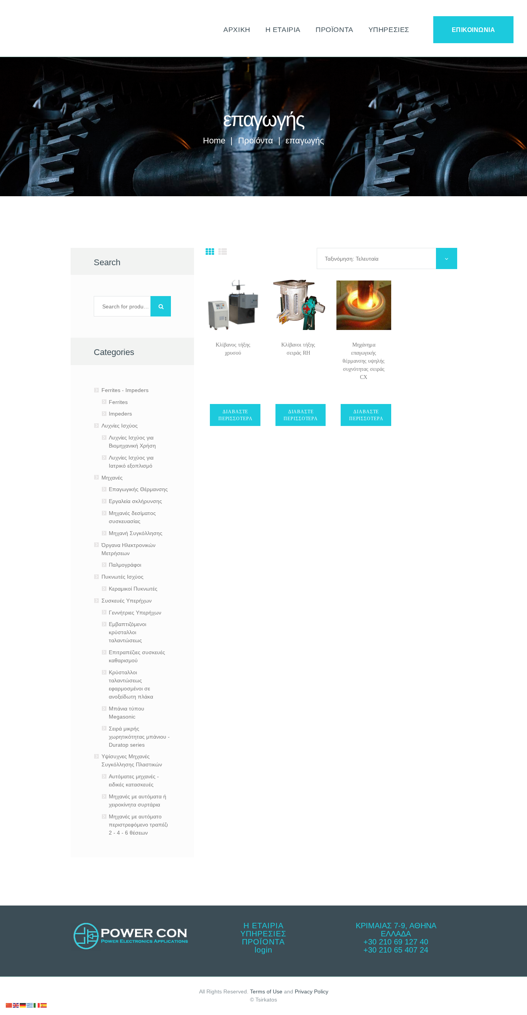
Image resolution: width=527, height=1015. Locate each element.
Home (214, 140)
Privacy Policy (311, 991)
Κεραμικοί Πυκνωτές (133, 589)
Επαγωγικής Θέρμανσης (138, 489)
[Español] (44, 1005)
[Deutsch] (23, 1005)
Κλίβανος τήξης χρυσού (233, 349)
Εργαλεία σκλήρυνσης (135, 501)
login (263, 950)
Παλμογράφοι (125, 565)
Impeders (120, 414)
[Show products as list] (222, 252)
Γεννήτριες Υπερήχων (135, 612)
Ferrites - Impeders (125, 390)
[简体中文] (9, 1005)
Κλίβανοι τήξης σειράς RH (298, 349)
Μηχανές (112, 478)
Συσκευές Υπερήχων (126, 601)
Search (160, 306)
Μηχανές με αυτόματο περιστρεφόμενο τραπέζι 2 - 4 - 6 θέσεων (138, 824)
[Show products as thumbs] (210, 252)
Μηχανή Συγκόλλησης (135, 533)
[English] (16, 1005)
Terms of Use (266, 991)
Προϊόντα (255, 140)
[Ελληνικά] (30, 1005)
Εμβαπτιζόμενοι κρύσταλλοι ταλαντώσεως (127, 632)
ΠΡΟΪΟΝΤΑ (263, 942)
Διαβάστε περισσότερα (235, 414)
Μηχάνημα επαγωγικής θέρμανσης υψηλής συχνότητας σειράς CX (364, 361)
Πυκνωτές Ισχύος (122, 577)
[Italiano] (37, 1005)
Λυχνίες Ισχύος (119, 425)
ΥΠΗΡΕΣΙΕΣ (263, 933)
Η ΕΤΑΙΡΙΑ (263, 925)
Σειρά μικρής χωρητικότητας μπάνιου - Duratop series (139, 736)
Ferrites (118, 402)
